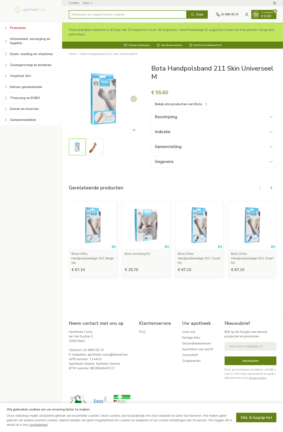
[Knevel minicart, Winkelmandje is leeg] (256, 14)
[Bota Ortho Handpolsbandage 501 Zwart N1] (252, 225)
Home (72, 54)
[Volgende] (133, 99)
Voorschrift (190, 355)
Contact (74, 3)
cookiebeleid (38, 424)
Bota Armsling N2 (137, 253)
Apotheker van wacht (197, 349)
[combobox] (128, 14)
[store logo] (31, 11)
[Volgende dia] (271, 188)
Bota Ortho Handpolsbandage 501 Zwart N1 (252, 258)
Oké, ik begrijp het (256, 417)
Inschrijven (250, 361)
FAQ (142, 332)
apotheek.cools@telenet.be (107, 354)
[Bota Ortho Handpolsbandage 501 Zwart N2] (199, 225)
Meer (86, 3)
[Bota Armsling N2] (146, 225)
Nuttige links (191, 337)
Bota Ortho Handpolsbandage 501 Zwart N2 (199, 258)
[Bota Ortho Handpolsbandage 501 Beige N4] (93, 225)
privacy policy (257, 378)
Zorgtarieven (191, 361)
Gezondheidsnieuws (196, 343)
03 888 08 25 (93, 350)
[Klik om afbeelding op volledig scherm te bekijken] (103, 99)
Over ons (188, 332)
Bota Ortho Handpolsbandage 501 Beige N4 (92, 258)
